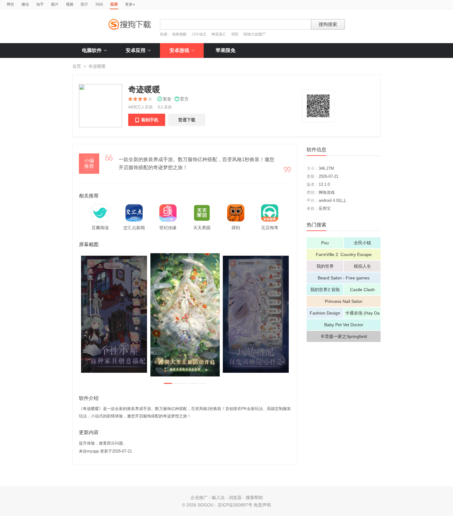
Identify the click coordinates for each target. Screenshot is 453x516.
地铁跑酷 (179, 34)
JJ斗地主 (199, 34)
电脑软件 (92, 50)
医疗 (84, 4)
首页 (76, 66)
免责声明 (262, 504)
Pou (325, 242)
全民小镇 (362, 242)
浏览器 (235, 497)
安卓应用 (135, 50)
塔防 (235, 34)
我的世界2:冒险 (325, 289)
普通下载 (186, 119)
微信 (25, 4)
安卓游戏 (179, 50)
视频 (69, 4)
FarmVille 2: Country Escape (344, 254)
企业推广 (199, 497)
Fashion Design (325, 313)
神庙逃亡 (218, 34)
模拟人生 (362, 266)
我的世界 (325, 266)
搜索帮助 (254, 497)
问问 (99, 4)
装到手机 (146, 119)
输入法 (218, 497)
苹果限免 (225, 50)
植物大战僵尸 (254, 34)
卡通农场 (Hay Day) (362, 315)
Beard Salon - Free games (343, 277)
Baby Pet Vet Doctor (343, 324)
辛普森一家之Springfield (343, 336)
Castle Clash (362, 289)
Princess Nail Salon (343, 301)
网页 (10, 4)
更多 (130, 4)
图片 (55, 4)
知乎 (40, 4)
